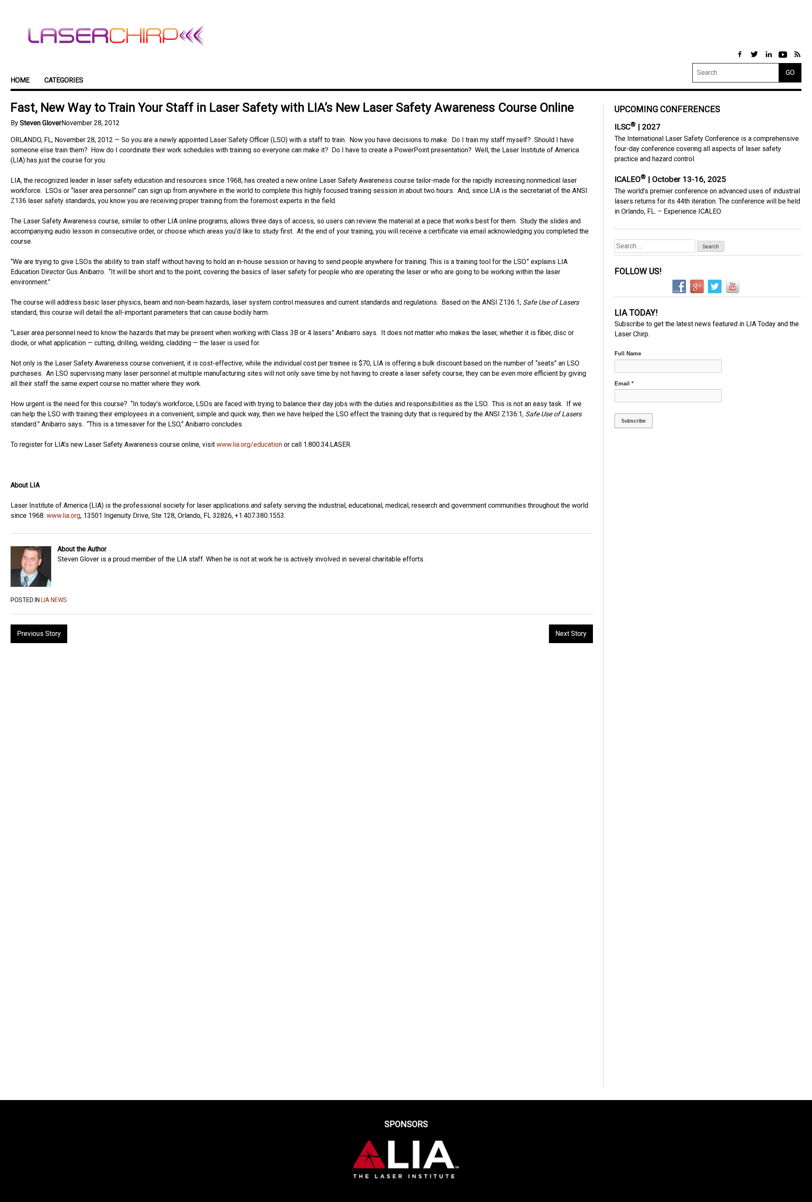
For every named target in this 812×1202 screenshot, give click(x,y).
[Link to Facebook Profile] (740, 59)
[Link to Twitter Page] (755, 59)
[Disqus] (302, 759)
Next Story (571, 634)
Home (20, 80)
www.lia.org (63, 516)
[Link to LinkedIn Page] (769, 59)
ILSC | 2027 (637, 127)
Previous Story (39, 634)
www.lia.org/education (249, 444)
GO (790, 73)
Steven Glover (40, 123)
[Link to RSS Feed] (797, 59)
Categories (63, 80)
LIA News (54, 600)
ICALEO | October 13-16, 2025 (670, 179)
